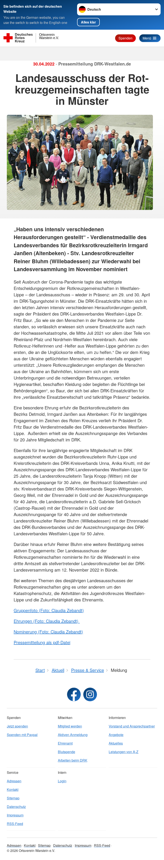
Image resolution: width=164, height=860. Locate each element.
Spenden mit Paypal (22, 734)
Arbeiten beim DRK (72, 760)
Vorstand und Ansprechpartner (132, 726)
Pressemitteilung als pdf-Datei (42, 642)
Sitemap (13, 798)
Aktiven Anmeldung (73, 734)
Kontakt (12, 789)
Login (62, 781)
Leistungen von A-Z (123, 751)
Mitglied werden (70, 726)
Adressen (14, 781)
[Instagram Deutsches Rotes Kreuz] (90, 694)
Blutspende (66, 751)
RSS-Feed (15, 823)
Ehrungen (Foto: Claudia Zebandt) (47, 621)
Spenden (125, 38)
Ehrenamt (65, 743)
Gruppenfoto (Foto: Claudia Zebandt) (49, 610)
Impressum (15, 815)
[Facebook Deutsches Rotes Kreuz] (74, 694)
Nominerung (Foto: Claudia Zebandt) (48, 632)
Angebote (116, 734)
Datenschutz (16, 806)
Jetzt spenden (17, 726)
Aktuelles (116, 743)
